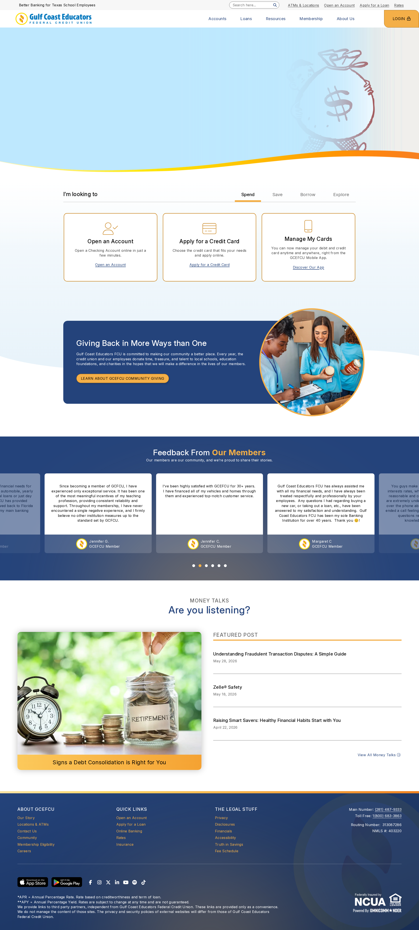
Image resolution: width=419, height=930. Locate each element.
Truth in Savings (229, 844)
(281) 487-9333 (388, 809)
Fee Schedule (226, 851)
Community (27, 837)
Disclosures (225, 824)
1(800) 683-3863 (387, 816)
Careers (24, 851)
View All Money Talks (377, 755)
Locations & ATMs (33, 824)
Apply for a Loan (131, 824)
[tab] (248, 194)
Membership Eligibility (36, 844)
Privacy (221, 818)
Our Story (26, 818)
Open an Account (112, 264)
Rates (121, 837)
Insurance (125, 844)
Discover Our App (308, 267)
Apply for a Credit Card (211, 264)
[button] (193, 565)
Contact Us (27, 831)
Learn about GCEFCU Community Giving (122, 378)
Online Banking (129, 831)
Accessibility (225, 837)
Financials (223, 831)
